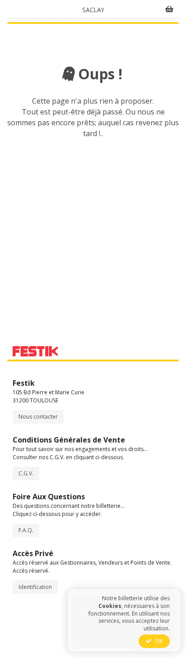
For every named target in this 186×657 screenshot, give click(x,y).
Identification (35, 587)
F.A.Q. (26, 530)
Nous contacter (38, 416)
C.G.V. (26, 473)
